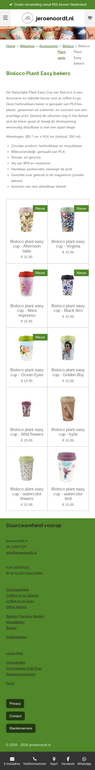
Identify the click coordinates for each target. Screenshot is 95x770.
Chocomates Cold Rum (24, 668)
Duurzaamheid (17, 589)
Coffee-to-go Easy (20, 601)
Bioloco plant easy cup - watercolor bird (68, 494)
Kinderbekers (16, 637)
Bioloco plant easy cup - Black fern (68, 308)
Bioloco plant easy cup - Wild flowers (27, 432)
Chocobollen (15, 662)
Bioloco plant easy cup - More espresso (27, 311)
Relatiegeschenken (21, 674)
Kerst (10, 683)
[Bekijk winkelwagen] (89, 17)
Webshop (27, 46)
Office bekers (16, 607)
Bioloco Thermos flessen (25, 616)
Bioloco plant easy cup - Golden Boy (68, 372)
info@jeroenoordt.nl (21, 553)
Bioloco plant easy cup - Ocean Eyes (27, 372)
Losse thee (14, 653)
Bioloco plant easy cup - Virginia (68, 244)
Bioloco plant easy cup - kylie (68, 432)
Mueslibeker (15, 622)
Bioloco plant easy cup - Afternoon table (27, 246)
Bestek (11, 628)
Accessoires (48, 46)
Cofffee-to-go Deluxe (22, 595)
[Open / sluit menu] (5, 17)
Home (10, 46)
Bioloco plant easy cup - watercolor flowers (27, 494)
